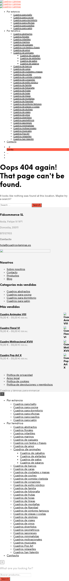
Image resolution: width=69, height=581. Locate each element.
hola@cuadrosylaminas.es (15, 245)
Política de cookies (18, 381)
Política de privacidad (20, 374)
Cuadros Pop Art (21, 133)
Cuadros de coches (22, 74)
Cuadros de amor (21, 50)
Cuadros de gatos (28, 60)
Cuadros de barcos (22, 66)
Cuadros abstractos (22, 34)
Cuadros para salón (22, 28)
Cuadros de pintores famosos (27, 104)
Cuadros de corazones (24, 79)
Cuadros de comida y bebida (27, 77)
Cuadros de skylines (23, 109)
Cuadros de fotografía (23, 87)
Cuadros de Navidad (23, 101)
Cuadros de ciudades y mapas (28, 71)
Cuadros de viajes (21, 112)
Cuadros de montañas (23, 98)
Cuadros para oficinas (23, 22)
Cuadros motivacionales (24, 128)
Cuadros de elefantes (30, 58)
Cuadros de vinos (21, 114)
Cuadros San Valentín (23, 139)
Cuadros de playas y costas (26, 106)
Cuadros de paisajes (23, 44)
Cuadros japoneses (22, 122)
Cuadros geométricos (23, 120)
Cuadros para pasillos (23, 25)
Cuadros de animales (23, 52)
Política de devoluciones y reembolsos (30, 384)
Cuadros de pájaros (29, 63)
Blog (9, 278)
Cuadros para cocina (23, 17)
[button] (8, 147)
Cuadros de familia (22, 85)
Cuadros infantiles (22, 39)
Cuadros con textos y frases (26, 47)
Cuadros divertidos (22, 117)
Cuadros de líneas (22, 95)
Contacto (11, 142)
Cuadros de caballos (30, 55)
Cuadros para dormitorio (25, 20)
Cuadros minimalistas (23, 125)
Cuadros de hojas (21, 93)
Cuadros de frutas (22, 90)
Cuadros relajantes (22, 136)
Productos (13, 275)
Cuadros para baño (22, 14)
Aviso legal (13, 378)
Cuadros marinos (21, 42)
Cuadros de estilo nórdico (25, 82)
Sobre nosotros (16, 269)
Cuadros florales (21, 36)
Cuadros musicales (22, 131)
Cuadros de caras (21, 69)
